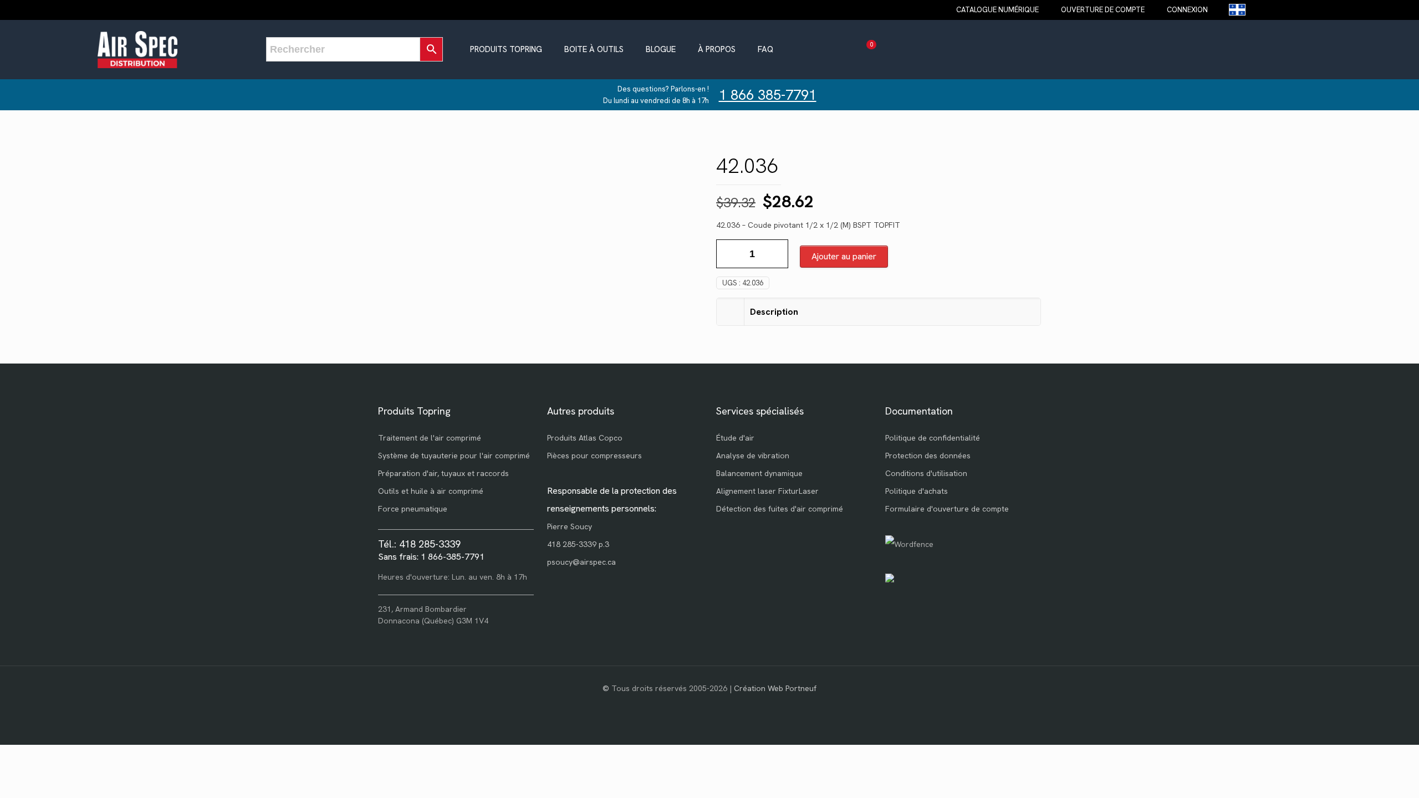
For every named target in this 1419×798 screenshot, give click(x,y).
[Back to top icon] (1365, 775)
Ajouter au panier (843, 256)
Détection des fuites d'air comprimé (779, 509)
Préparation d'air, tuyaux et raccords (443, 473)
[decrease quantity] (728, 253)
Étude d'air (735, 438)
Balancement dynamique (759, 473)
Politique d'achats (916, 491)
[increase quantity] (775, 253)
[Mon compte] (891, 50)
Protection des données (928, 456)
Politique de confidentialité (932, 438)
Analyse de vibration (752, 456)
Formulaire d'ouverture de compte (947, 509)
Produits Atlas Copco (584, 438)
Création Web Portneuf (775, 688)
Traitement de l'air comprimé (429, 438)
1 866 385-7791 (767, 95)
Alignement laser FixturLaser (767, 491)
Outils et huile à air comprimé (430, 491)
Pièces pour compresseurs (594, 456)
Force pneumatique (412, 509)
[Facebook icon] (710, 705)
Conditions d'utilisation (926, 473)
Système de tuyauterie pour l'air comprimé (454, 456)
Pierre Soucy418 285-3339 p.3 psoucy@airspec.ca (581, 544)
